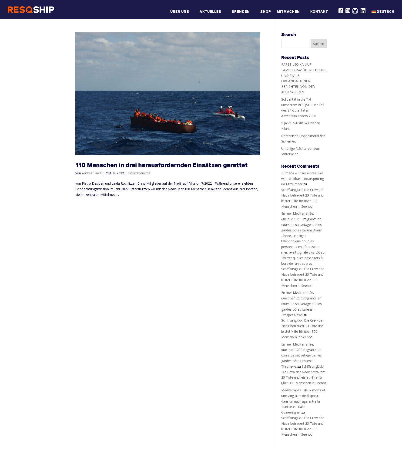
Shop (265, 12)
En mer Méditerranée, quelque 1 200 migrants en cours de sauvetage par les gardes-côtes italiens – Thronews (301, 355)
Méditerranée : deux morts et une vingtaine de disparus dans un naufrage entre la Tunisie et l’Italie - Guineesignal (303, 401)
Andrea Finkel (92, 173)
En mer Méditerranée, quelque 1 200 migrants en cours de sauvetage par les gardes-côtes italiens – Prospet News (301, 303)
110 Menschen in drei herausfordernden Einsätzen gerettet (161, 165)
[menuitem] (383, 14)
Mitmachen (288, 12)
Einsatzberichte (139, 173)
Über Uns (179, 12)
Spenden (241, 12)
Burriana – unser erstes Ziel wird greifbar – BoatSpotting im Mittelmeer (302, 179)
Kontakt (319, 12)
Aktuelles (210, 12)
